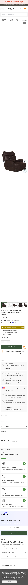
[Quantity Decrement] (2, 342)
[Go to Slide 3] (15, 305)
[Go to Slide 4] (20, 305)
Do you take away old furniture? (9, 565)
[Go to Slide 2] (9, 305)
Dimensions (4, 421)
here (17, 578)
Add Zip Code (4, 337)
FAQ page (18, 548)
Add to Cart (11, 346)
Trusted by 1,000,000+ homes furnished (15, 351)
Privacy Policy (20, 577)
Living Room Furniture (3, 20)
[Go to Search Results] (25, 14)
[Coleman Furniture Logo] (11, 8)
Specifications (5, 426)
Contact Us (19, 4)
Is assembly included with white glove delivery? (12, 561)
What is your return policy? (8, 552)
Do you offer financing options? (9, 556)
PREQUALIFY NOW (14, 533)
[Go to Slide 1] (4, 305)
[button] (21, 9)
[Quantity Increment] (8, 342)
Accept (9, 581)
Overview (4, 415)
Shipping (3, 431)
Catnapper (5, 317)
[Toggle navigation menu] (2, 9)
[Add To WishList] (25, 347)
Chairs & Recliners (11, 20)
